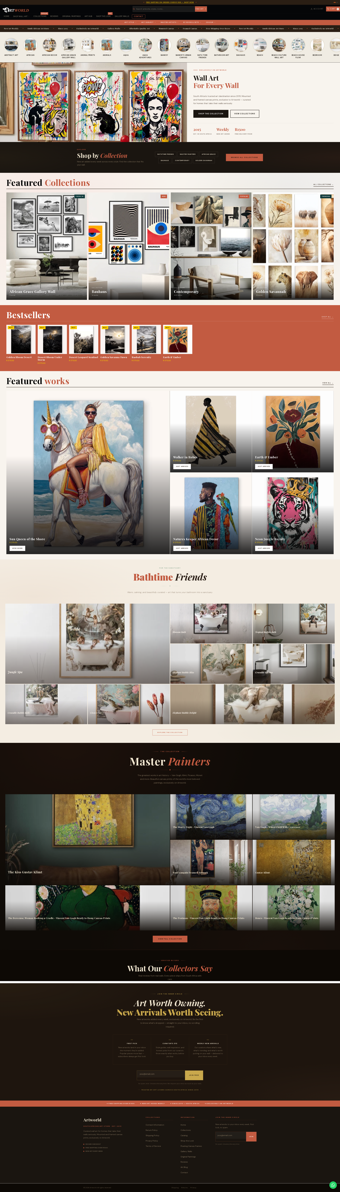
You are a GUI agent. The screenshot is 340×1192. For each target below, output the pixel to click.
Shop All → (328, 317)
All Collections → (323, 184)
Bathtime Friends (166, 154)
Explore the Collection (169, 732)
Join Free (194, 1075)
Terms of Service (153, 1146)
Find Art (200, 9)
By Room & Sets (191, 22)
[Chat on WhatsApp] (333, 1185)
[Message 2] (336, 2)
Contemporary (182, 160)
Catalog (184, 1135)
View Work (17, 548)
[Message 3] (337, 2)
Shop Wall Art (20, 16)
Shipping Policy (152, 1135)
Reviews (54, 16)
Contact (138, 16)
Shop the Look (104, 15)
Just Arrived (182, 466)
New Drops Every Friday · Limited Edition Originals (170, 2)
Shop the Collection (210, 114)
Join (251, 1136)
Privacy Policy (152, 1141)
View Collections (244, 114)
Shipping (175, 1188)
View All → (328, 383)
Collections (40, 15)
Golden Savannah (204, 160)
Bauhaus (165, 160)
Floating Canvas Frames (191, 1146)
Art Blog (184, 1167)
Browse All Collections (244, 157)
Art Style (129, 22)
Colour (209, 22)
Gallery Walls (122, 16)
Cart (334, 9)
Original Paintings (71, 16)
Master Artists (169, 22)
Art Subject (147, 22)
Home (6, 16)
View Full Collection (170, 939)
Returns (184, 1188)
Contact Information (155, 1125)
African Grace (208, 154)
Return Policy (152, 1130)
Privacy (193, 1188)
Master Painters (188, 154)
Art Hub (88, 16)
